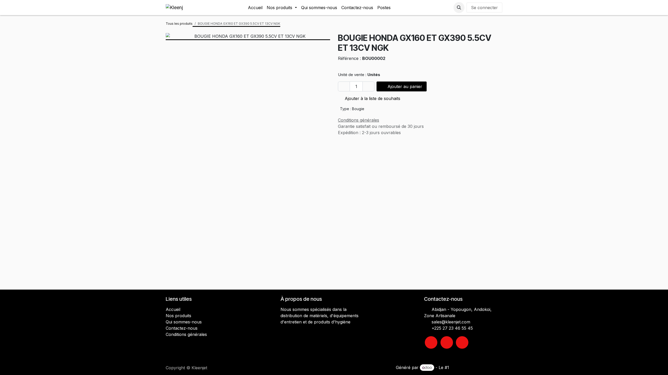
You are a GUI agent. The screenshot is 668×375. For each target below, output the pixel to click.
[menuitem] (255, 7)
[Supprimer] (344, 86)
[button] (459, 7)
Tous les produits (179, 24)
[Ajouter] (368, 86)
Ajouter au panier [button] (404, 86)
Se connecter (484, 7)
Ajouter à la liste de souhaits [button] (371, 98)
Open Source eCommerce (476, 367)
